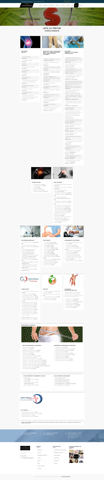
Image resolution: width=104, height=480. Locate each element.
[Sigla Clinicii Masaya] (76, 456)
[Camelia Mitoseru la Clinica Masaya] (71, 461)
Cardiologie (56, 457)
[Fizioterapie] (52, 231)
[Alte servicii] (32, 399)
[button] (51, 5)
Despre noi (40, 449)
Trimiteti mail (50, 434)
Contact (39, 468)
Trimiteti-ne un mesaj (52, 433)
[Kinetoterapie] (63, 173)
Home (27, 19)
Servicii (39, 457)
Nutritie (55, 463)
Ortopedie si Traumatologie (60, 449)
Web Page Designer (66, 476)
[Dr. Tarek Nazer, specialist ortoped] (81, 456)
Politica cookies (41, 465)
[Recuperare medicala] (30, 231)
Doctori (39, 452)
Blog (39, 463)
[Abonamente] (74, 231)
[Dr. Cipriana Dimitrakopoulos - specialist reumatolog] (76, 461)
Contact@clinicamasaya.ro (28, 457)
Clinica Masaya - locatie (75, 433)
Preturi (32, 19)
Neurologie (56, 460)
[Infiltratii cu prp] (81, 452)
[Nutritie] (52, 279)
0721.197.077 (67, 1)
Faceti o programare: (30, 433)
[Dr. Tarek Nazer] (71, 452)
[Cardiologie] (30, 279)
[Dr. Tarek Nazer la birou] (81, 461)
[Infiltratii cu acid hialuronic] (76, 452)
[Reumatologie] (41, 173)
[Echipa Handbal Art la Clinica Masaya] (71, 456)
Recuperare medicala (58, 452)
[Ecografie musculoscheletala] (74, 279)
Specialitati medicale (42, 455)
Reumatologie (57, 455)
